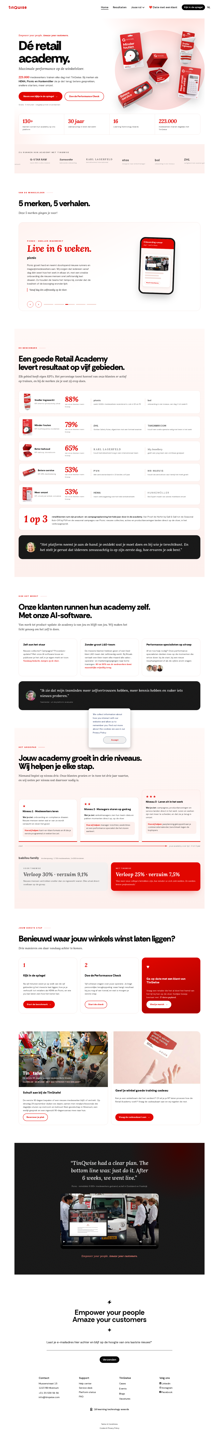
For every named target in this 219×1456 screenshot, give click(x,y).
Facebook (167, 1392)
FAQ (81, 1396)
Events (123, 1388)
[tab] (48, 304)
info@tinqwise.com (49, 1397)
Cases (122, 1383)
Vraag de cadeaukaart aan (134, 1117)
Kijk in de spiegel (193, 7)
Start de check (96, 1004)
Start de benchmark (39, 1004)
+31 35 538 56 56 (49, 1392)
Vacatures (124, 1398)
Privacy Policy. (100, 732)
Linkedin (165, 1383)
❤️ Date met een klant (163, 7)
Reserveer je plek (35, 1117)
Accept (114, 740)
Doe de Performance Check (84, 96)
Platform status (87, 1392)
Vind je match (159, 1004)
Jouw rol (136, 7)
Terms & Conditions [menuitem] (109, 1424)
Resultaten (119, 7)
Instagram (167, 1387)
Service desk (86, 1387)
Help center (85, 1383)
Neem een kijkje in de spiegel (40, 96)
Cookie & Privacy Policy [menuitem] (109, 1428)
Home (104, 7)
